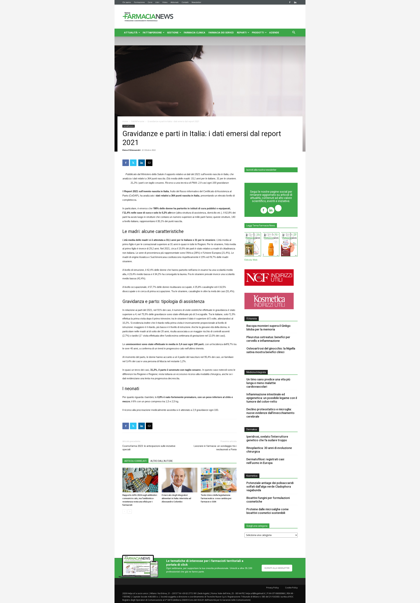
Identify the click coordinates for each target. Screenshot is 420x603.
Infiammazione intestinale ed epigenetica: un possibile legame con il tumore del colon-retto (271, 398)
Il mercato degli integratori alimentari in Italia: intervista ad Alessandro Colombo (176, 498)
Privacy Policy (272, 587)
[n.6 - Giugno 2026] (271, 245)
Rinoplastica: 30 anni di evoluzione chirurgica (269, 449)
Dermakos (251, 429)
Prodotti (258, 32)
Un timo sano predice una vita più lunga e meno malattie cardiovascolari (268, 383)
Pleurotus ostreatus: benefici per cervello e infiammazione (268, 338)
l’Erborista (251, 318)
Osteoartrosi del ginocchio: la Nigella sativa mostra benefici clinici (270, 350)
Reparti (242, 32)
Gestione (172, 32)
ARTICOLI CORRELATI (135, 461)
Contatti (185, 2)
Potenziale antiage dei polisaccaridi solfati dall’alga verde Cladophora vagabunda (270, 486)
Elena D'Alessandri (131, 150)
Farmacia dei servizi (221, 32)
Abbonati (174, 2)
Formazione (139, 2)
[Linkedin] (295, 2)
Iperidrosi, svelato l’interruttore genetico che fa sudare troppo (267, 438)
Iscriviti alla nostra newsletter (261, 170)
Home (125, 121)
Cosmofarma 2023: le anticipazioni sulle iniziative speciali (148, 448)
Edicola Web (250, 260)
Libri (157, 2)
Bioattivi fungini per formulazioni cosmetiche (268, 499)
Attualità (130, 32)
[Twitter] (278, 208)
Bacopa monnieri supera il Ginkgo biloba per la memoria (268, 327)
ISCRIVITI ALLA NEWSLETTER (276, 568)
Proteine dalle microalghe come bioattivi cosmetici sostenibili (267, 511)
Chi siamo (126, 2)
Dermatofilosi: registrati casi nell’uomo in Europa (265, 461)
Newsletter (196, 2)
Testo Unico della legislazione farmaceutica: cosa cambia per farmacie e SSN (216, 498)
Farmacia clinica (194, 32)
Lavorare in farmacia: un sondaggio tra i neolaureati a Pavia (215, 448)
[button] (294, 32)
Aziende (274, 32)
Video (165, 2)
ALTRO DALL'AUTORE (161, 461)
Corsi (150, 2)
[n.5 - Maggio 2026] (289, 245)
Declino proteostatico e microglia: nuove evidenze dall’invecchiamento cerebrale (270, 413)
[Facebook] (289, 2)
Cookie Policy (291, 587)
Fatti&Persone (152, 32)
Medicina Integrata (256, 372)
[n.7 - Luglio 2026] (252, 245)
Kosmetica (251, 475)
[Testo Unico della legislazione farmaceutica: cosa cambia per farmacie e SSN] (219, 480)
